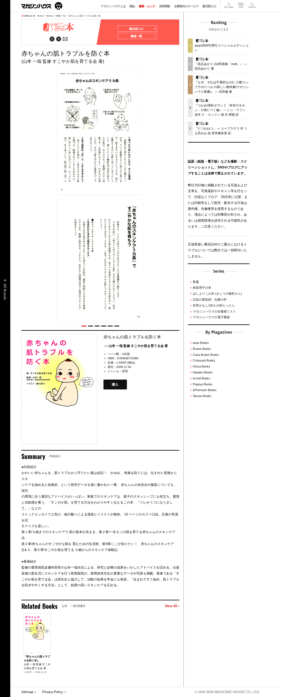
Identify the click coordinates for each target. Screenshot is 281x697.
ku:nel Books (201, 378)
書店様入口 (209, 6)
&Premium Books (205, 390)
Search (252, 4)
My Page (228, 4)
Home (40, 16)
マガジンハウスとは (113, 6)
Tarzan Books (202, 396)
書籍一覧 (60, 16)
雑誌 (132, 6)
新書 (196, 282)
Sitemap (27, 692)
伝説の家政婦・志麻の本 (210, 299)
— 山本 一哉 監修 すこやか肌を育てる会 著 (136, 346)
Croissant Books (204, 360)
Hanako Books (203, 372)
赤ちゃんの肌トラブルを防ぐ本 (85, 16)
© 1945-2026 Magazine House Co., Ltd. (227, 692)
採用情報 (164, 6)
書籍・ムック (147, 6)
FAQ (241, 4)
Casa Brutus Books (206, 354)
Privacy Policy (52, 692)
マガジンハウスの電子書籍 (211, 317)
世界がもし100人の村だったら (214, 305)
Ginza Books (201, 366)
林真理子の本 (202, 287)
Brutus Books (202, 348)
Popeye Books (202, 384)
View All (171, 606)
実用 (125, 371)
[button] (83, 326)
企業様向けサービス (186, 6)
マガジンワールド (41, 6)
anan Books (201, 342)
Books (50, 16)
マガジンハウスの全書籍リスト (214, 311)
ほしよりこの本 (217, 293)
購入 (115, 384)
